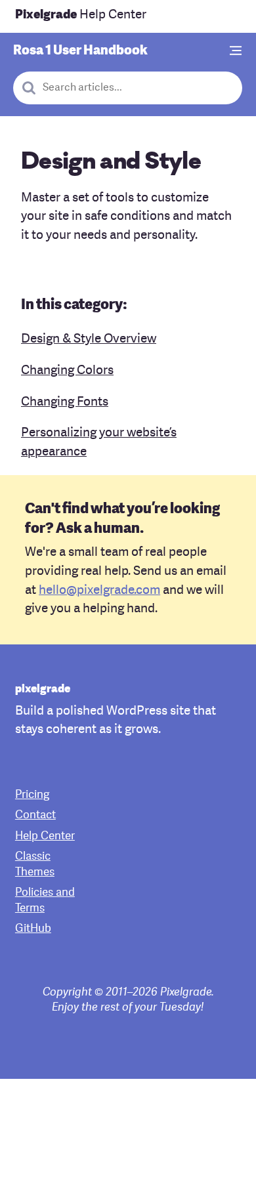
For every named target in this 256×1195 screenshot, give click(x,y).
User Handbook (80, 51)
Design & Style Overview (88, 339)
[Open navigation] (236, 51)
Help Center (80, 15)
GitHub (33, 928)
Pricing (32, 795)
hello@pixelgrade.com (99, 591)
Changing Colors (67, 371)
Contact (35, 815)
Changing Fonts (64, 402)
